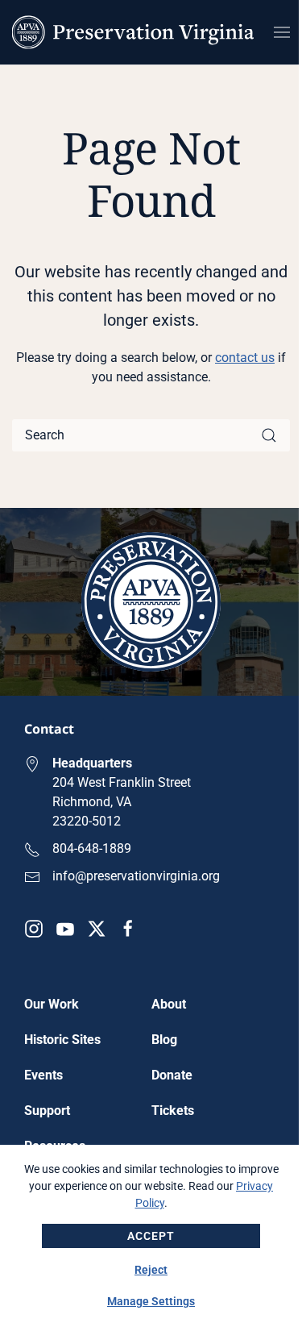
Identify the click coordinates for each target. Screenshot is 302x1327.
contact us (245, 357)
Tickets (172, 1110)
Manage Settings (151, 1301)
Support (47, 1110)
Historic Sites (62, 1039)
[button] (282, 32)
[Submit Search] (269, 435)
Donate (171, 1075)
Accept (151, 1235)
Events (43, 1075)
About (168, 1004)
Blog (164, 1039)
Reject (151, 1269)
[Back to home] (133, 32)
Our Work (51, 1004)
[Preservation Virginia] (151, 601)
